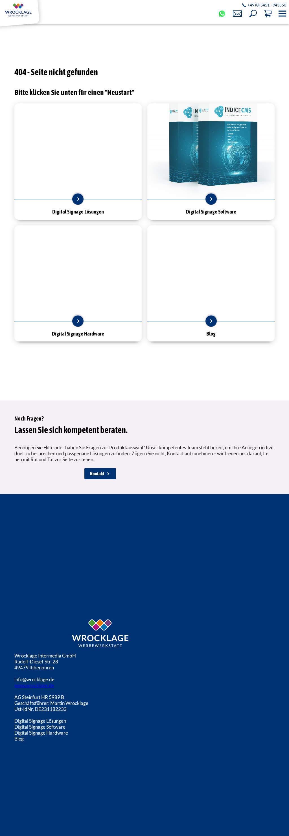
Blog (19, 739)
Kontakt (97, 473)
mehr (78, 199)
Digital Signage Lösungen (40, 721)
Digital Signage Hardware (41, 733)
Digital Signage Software (39, 727)
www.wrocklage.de (34, 685)
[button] (253, 14)
